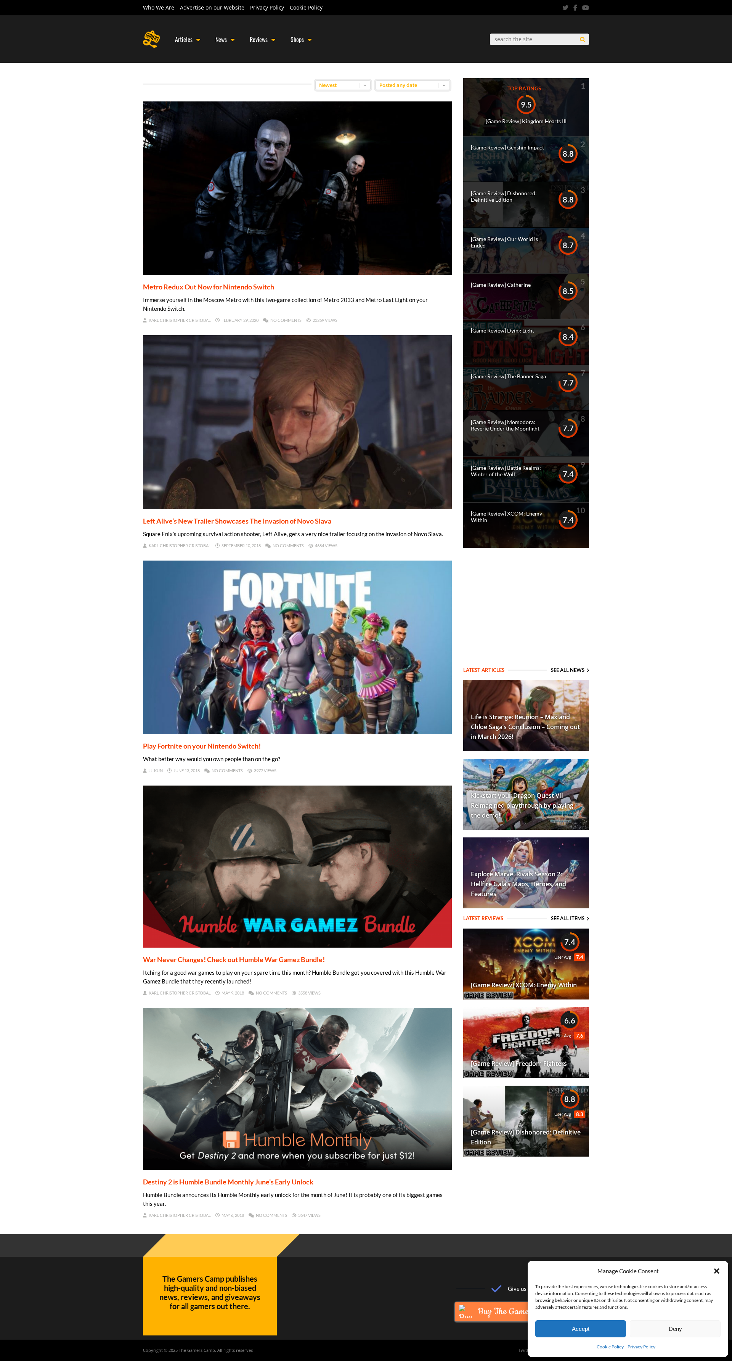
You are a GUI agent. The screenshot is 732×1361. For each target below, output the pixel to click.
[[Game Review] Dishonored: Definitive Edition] (526, 1154)
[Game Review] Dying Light (502, 330)
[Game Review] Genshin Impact (507, 147)
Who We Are (158, 7)
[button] (717, 1271)
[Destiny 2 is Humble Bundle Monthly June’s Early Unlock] (297, 1167)
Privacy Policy (641, 1347)
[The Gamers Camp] (151, 46)
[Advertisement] (526, 608)
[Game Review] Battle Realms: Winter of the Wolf (506, 470)
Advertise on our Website (212, 7)
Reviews (259, 39)
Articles (184, 39)
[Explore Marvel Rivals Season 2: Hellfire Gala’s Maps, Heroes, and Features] (526, 905)
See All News (567, 670)
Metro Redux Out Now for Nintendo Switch (208, 287)
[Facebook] (575, 7)
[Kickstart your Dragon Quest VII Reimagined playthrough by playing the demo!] (526, 827)
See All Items (567, 918)
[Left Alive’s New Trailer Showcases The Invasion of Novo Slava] (297, 506)
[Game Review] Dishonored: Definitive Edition (504, 196)
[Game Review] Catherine (501, 284)
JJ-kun (156, 770)
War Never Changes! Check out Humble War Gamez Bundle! (234, 959)
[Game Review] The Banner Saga (508, 376)
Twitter (525, 1350)
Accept (580, 1329)
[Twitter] (565, 7)
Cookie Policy (610, 1347)
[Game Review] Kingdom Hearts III (526, 121)
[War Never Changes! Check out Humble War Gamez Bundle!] (297, 945)
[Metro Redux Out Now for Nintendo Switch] (297, 272)
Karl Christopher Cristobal (180, 320)
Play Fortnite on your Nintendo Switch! (202, 746)
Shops (297, 39)
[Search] (582, 40)
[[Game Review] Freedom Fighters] (526, 1075)
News (221, 39)
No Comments (286, 320)
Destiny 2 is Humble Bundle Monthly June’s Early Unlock (228, 1182)
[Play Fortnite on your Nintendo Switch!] (297, 731)
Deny (675, 1329)
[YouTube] (585, 7)
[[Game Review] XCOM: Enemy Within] (526, 997)
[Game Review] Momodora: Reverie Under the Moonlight (505, 425)
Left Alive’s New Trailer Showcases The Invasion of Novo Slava (237, 521)
